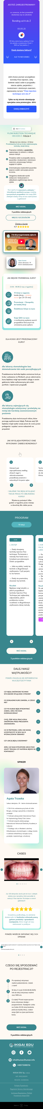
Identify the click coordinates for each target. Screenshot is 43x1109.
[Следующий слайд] (41, 869)
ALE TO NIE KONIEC (22, 57)
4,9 (15, 226)
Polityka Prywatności (21, 1085)
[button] (22, 50)
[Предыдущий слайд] (1, 869)
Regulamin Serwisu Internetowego (21, 1089)
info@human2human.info (24, 1060)
